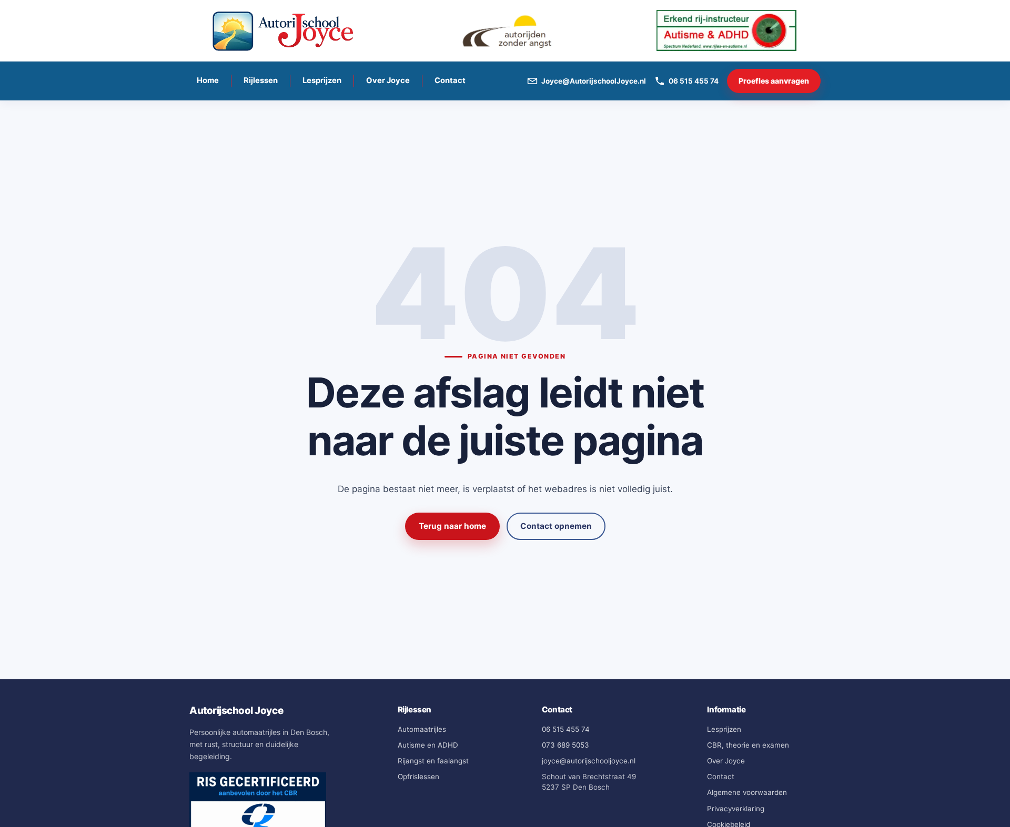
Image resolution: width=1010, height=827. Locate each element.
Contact (450, 80)
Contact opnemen (556, 526)
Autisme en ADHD (428, 745)
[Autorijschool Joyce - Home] (283, 30)
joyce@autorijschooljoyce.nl (588, 761)
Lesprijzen (321, 80)
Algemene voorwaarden (747, 792)
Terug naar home (452, 526)
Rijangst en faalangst (433, 761)
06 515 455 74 (566, 729)
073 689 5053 (565, 745)
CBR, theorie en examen (748, 745)
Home (208, 80)
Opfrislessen (418, 776)
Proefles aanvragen (774, 80)
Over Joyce (388, 80)
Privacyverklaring (735, 808)
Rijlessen (261, 80)
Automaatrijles (422, 729)
